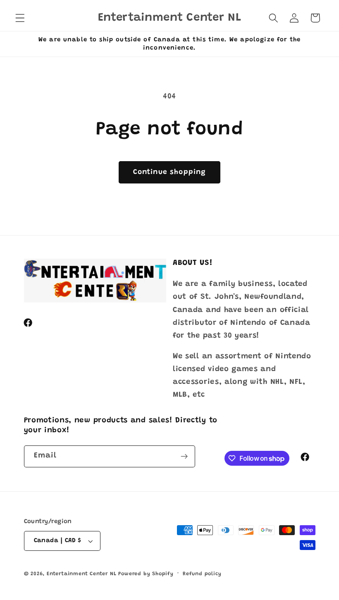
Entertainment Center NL (82, 573)
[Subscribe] (184, 456)
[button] (20, 18)
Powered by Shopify (146, 573)
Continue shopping (169, 172)
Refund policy (202, 573)
